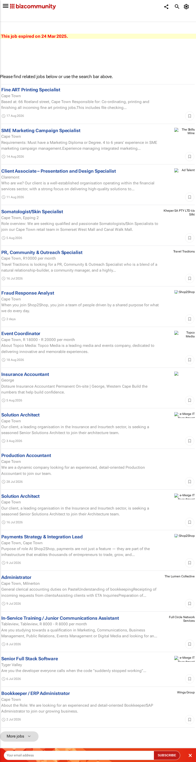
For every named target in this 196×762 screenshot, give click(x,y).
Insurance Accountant (25, 374)
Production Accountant (26, 455)
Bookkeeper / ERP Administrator (35, 693)
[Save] (189, 116)
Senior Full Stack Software (29, 658)
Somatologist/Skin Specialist (32, 211)
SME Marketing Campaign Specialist (40, 130)
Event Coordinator (20, 333)
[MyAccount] (187, 6)
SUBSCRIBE (167, 755)
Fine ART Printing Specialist (30, 89)
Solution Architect (20, 414)
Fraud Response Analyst (27, 293)
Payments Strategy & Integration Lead (41, 536)
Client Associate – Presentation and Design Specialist (58, 171)
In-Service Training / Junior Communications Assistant (60, 618)
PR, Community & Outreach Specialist (41, 252)
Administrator (16, 577)
